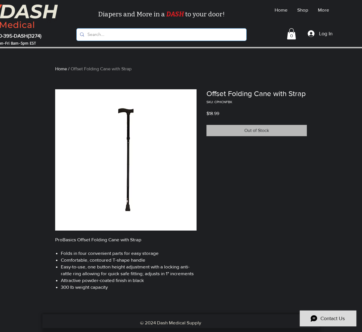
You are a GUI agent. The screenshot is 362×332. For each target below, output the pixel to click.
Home (61, 68)
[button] (291, 33)
